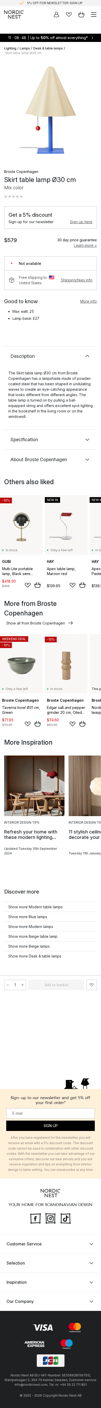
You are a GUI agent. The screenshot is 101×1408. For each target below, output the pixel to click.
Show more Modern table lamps (35, 907)
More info (88, 301)
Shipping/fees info (76, 280)
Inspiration (16, 1281)
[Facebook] (35, 1218)
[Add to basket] (37, 585)
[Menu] (94, 14)
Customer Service (24, 1243)
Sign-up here (81, 222)
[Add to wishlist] (28, 585)
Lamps (25, 48)
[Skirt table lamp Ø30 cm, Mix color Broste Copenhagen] (50, 110)
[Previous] (9, 111)
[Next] (91, 111)
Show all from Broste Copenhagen (35, 623)
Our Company (20, 1301)
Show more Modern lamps (30, 926)
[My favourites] (69, 14)
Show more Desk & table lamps (34, 956)
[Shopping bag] (81, 14)
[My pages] (56, 14)
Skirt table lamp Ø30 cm (23, 53)
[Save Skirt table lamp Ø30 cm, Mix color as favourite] (91, 985)
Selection (15, 1262)
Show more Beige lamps (29, 946)
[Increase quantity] (22, 985)
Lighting (10, 48)
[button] (13, 196)
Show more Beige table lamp (32, 936)
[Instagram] (50, 1218)
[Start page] (14, 14)
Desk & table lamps (48, 48)
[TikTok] (65, 1218)
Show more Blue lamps (27, 917)
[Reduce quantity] (7, 985)
